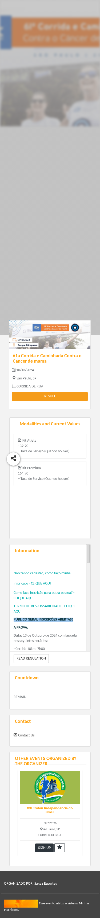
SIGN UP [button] (44, 848)
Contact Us (25, 735)
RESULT (49, 396)
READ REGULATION (31, 659)
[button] (59, 847)
